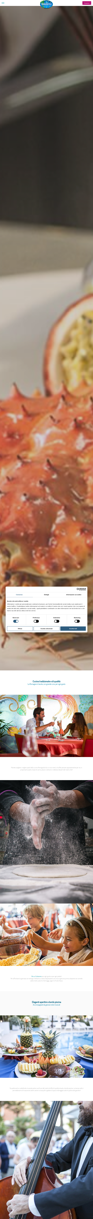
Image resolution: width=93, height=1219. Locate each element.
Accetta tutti (73, 628)
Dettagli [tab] (46, 594)
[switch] (36, 621)
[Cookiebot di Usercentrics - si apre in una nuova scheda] (78, 589)
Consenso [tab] (19, 594)
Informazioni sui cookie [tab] (73, 594)
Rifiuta (20, 628)
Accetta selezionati (46, 628)
